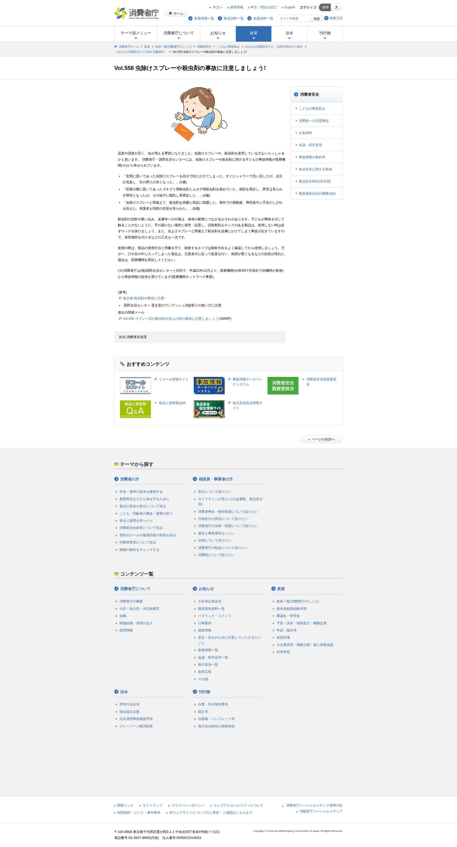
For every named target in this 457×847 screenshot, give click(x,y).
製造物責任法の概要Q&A (317, 193)
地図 (215, 832)
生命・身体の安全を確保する (141, 491)
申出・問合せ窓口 (263, 7)
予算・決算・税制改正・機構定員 (302, 623)
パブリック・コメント (214, 616)
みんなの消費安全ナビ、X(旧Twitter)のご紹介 (274, 46)
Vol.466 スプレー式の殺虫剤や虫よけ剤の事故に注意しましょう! (171, 318)
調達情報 (204, 630)
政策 (254, 33)
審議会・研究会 (288, 616)
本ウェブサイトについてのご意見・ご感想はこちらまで (211, 812)
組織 (122, 616)
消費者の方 (129, 479)
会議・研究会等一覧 (213, 657)
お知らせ (218, 33)
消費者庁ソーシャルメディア (321, 811)
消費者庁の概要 (131, 601)
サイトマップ (153, 805)
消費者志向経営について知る (141, 528)
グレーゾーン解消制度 (136, 726)
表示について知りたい (214, 491)
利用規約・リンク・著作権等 (138, 812)
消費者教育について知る (137, 542)
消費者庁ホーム (129, 46)
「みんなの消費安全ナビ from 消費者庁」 (140, 52)
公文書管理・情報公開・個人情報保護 (305, 645)
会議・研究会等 (310, 145)
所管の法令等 (129, 704)
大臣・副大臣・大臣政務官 (139, 609)
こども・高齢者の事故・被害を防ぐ (146, 513)
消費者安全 (204, 46)
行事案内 (204, 623)
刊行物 (325, 33)
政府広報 (204, 672)
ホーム (179, 13)
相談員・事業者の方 (216, 479)
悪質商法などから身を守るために (144, 499)
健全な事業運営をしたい (216, 533)
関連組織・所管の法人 (136, 623)
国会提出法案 (129, 712)
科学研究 (283, 652)
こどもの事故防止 (228, 46)
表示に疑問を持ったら (136, 520)
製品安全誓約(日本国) (315, 181)
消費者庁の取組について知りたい (223, 548)
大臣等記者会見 (209, 601)
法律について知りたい (214, 540)
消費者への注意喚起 (314, 121)
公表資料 (305, 133)
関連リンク (125, 805)
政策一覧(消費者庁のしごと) (173, 46)
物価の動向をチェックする (139, 550)
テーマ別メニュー (136, 33)
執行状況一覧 (208, 664)
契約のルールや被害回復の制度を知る (147, 535)
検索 (317, 18)
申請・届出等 (287, 630)
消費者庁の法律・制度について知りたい (228, 526)
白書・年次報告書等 (213, 704)
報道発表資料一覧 (211, 609)
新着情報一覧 (208, 650)
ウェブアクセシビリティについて (238, 805)
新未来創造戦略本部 (292, 609)
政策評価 (283, 637)
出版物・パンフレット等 (216, 719)
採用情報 (236, 7)
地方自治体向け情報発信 (216, 726)
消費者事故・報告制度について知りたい (228, 511)
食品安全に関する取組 (315, 169)
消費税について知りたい (216, 555)
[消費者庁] (136, 13)
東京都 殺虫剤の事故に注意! (144, 298)
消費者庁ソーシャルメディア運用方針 (314, 805)
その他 (203, 679)
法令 (289, 33)
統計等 (203, 712)
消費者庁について (179, 33)
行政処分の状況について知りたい (223, 519)
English (289, 7)
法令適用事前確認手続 (136, 719)
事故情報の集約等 (312, 157)
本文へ (218, 7)
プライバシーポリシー (188, 805)
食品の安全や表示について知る (142, 506)
